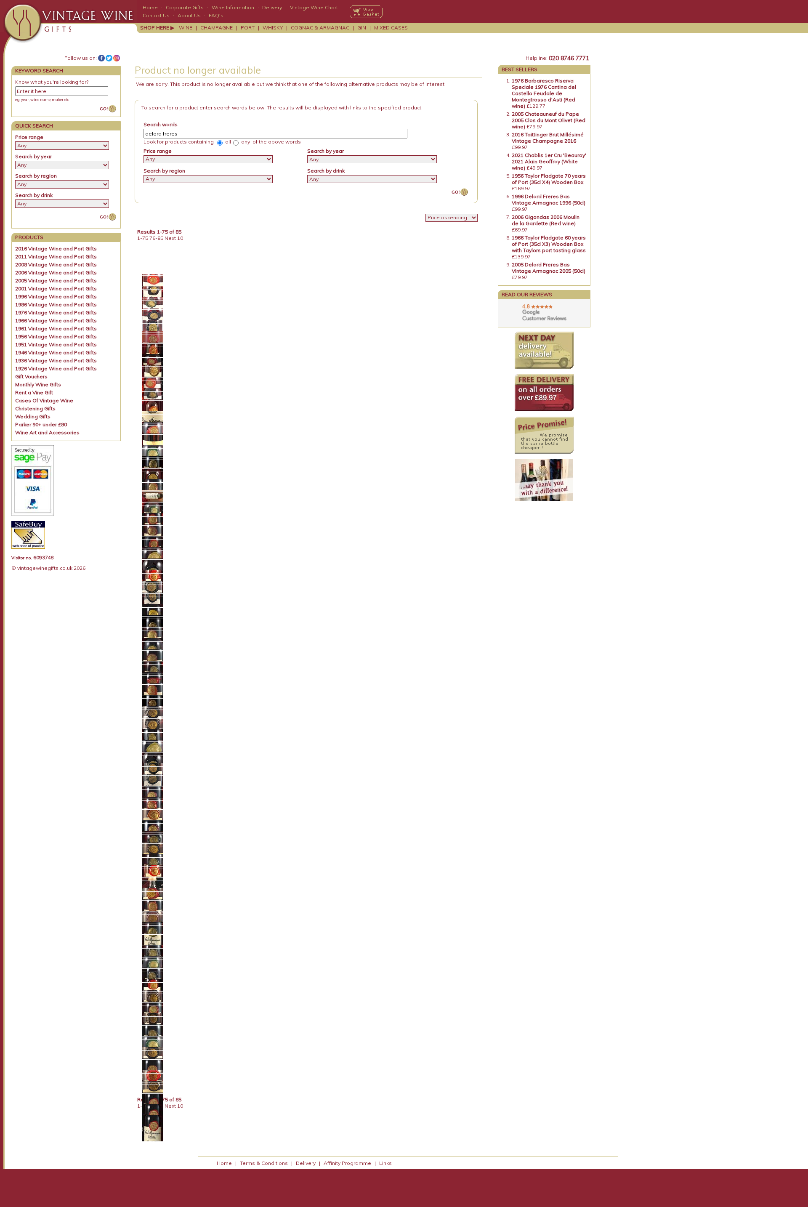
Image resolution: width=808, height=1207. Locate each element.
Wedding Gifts (32, 416)
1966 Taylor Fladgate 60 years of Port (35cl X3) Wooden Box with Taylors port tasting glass (549, 243)
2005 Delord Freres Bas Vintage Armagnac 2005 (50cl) (548, 267)
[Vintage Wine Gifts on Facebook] (101, 58)
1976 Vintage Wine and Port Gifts (56, 312)
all (227, 141)
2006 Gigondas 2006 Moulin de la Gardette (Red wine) (545, 220)
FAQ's (216, 15)
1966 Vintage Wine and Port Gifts (56, 320)
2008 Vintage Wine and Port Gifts (56, 264)
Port (248, 27)
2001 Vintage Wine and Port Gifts (56, 288)
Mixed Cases (391, 27)
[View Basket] (366, 11)
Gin (361, 27)
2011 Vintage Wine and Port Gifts (56, 256)
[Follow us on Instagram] (116, 58)
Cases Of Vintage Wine (44, 400)
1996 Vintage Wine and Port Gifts (56, 296)
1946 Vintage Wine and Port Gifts (56, 352)
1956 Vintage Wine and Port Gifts (56, 336)
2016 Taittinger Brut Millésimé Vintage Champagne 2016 (548, 137)
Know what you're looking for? (51, 82)
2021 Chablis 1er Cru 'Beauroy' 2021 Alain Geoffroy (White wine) (549, 161)
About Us (189, 15)
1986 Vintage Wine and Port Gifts (56, 304)
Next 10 (174, 238)
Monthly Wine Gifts (38, 384)
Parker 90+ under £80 (41, 424)
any (245, 141)
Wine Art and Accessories (47, 432)
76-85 (156, 238)
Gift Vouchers (31, 376)
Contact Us (156, 15)
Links (385, 1163)
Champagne (216, 27)
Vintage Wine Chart (314, 7)
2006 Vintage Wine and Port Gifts (56, 272)
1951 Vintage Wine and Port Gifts (56, 344)
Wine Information (233, 7)
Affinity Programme (347, 1163)
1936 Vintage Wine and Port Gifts (56, 360)
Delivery (272, 7)
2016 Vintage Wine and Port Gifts (56, 248)
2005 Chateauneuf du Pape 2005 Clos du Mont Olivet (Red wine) (548, 120)
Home (150, 7)
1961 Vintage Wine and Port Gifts (56, 328)
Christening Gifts (35, 408)
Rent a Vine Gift (34, 392)
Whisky (273, 27)
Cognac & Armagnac (320, 27)
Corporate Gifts (185, 7)
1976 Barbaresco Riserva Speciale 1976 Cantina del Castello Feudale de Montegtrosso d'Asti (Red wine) (544, 93)
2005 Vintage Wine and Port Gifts (56, 280)
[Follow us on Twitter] (109, 58)
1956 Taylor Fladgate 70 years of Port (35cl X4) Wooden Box (549, 179)
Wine (185, 27)
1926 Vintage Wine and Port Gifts (56, 368)
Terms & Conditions (264, 1163)
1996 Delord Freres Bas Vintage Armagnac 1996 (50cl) (548, 199)
